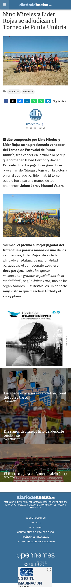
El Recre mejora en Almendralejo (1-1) (35, 474)
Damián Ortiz (12, 439)
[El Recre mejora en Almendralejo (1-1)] (35, 463)
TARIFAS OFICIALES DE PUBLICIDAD (35, 541)
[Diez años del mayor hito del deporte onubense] (35, 425)
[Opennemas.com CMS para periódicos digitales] (36, 559)
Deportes (14, 91)
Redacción (33, 124)
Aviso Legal (36, 527)
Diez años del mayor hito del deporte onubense (34, 433)
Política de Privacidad (35, 536)
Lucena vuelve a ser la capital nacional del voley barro (35, 395)
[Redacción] (36, 115)
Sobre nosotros (36, 517)
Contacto (35, 522)
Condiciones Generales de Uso (35, 532)
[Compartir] (6, 101)
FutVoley (28, 91)
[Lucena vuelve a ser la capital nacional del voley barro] (35, 387)
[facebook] (42, 124)
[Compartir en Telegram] (48, 101)
